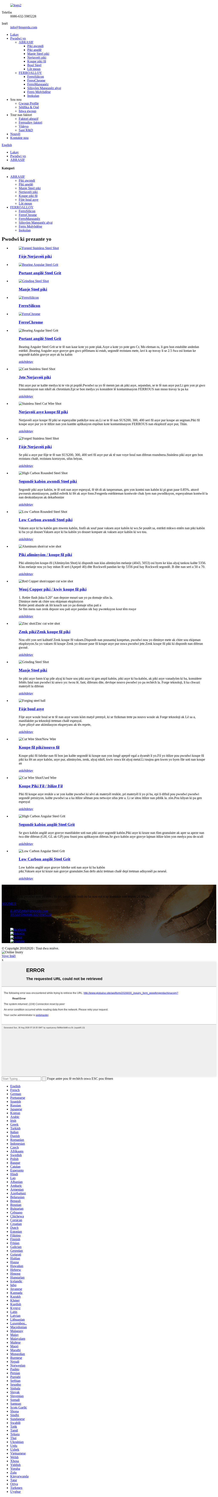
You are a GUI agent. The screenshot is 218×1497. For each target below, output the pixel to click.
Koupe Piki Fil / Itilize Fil (41, 786)
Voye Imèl (9, 956)
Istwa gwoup (27, 111)
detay (29, 362)
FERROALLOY (30, 73)
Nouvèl (15, 134)
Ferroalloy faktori (30, 122)
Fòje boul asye (28, 199)
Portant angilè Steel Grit (40, 273)
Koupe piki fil (36, 61)
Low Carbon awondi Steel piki (45, 520)
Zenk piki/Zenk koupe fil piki (44, 632)
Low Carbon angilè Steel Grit (44, 859)
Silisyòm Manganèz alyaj (44, 88)
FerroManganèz (38, 84)
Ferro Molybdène (39, 92)
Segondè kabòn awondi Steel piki (48, 481)
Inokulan (33, 96)
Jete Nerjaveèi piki (35, 377)
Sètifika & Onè (29, 107)
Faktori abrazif (28, 118)
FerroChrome (36, 80)
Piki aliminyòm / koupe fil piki (45, 554)
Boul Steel (34, 65)
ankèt (22, 362)
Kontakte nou (19, 138)
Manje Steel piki (38, 53)
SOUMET (9, 904)
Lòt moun (33, 69)
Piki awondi (35, 46)
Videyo (24, 126)
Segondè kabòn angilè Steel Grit (47, 824)
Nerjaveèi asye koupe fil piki (43, 412)
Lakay (14, 34)
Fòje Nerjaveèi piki (35, 256)
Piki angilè (34, 50)
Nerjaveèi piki (36, 57)
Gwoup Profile (29, 103)
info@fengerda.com (23, 27)
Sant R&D (26, 130)
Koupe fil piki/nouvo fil (39, 747)
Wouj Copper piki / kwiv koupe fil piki (52, 589)
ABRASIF (26, 42)
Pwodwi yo (18, 38)
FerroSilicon (35, 76)
